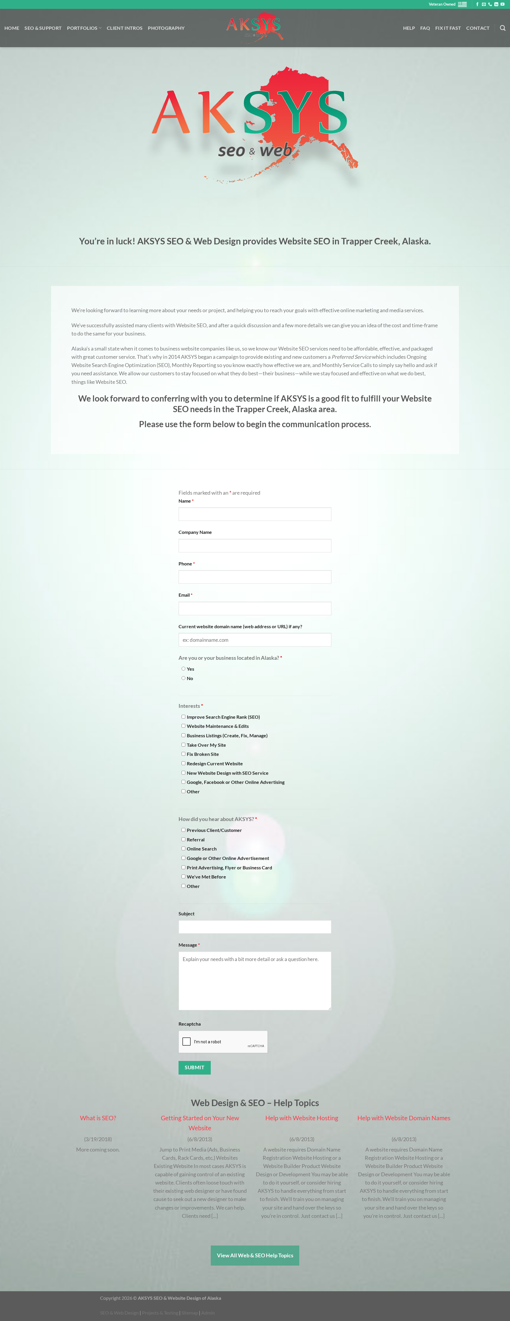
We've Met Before (206, 876)
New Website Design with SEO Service (228, 773)
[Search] (503, 28)
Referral (196, 839)
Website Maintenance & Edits (218, 726)
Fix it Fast (448, 28)
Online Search (202, 848)
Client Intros (125, 28)
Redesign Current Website (215, 763)
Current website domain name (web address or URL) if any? (240, 626)
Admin (208, 1312)
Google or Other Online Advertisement (228, 858)
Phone (187, 563)
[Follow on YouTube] (502, 4)
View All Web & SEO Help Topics (255, 1255)
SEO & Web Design (119, 1312)
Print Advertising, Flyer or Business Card (229, 867)
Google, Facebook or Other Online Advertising (236, 782)
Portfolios (82, 28)
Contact (478, 28)
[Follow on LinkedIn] (496, 4)
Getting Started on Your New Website (200, 1122)
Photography (166, 28)
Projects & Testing (160, 1312)
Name (186, 501)
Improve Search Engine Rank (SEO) (223, 717)
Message (189, 944)
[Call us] (490, 4)
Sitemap (190, 1312)
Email (185, 595)
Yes (190, 669)
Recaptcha (190, 1023)
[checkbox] (183, 716)
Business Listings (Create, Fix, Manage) (227, 735)
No (190, 678)
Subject (186, 913)
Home (11, 28)
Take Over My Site (206, 745)
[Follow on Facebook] (477, 4)
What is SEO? (98, 1117)
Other (193, 791)
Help (409, 28)
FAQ (425, 28)
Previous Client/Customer (214, 830)
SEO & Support (43, 28)
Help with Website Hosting (301, 1117)
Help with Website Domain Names (403, 1117)
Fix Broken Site (203, 754)
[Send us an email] (484, 4)
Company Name (195, 532)
